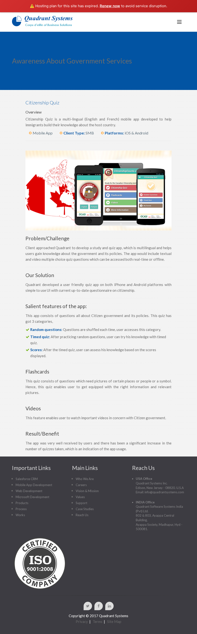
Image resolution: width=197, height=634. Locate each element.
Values (80, 497)
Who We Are (85, 479)
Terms (97, 621)
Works (20, 515)
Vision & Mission (87, 491)
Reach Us (82, 515)
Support (81, 503)
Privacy (82, 621)
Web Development (29, 491)
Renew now (110, 6)
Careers (81, 485)
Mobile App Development (34, 485)
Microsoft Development (32, 497)
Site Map (114, 621)
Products (22, 503)
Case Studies (85, 509)
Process (21, 509)
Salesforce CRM (27, 479)
